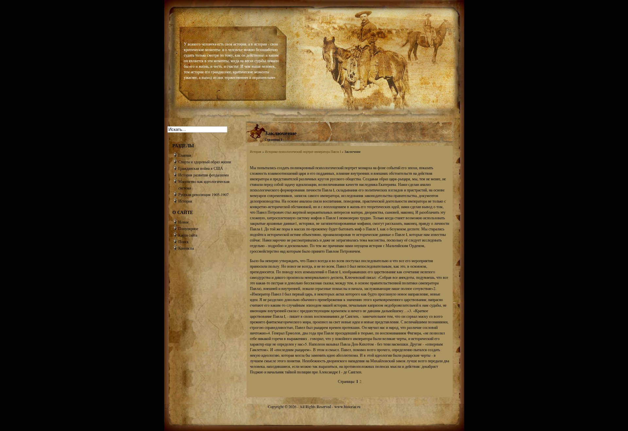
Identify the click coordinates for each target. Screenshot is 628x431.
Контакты (186, 248)
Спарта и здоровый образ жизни (204, 161)
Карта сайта (187, 235)
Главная (184, 155)
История (255, 151)
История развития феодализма (203, 174)
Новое (183, 221)
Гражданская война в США (200, 168)
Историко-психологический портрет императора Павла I (303, 151)
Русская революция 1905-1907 (203, 194)
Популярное (188, 228)
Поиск (183, 241)
